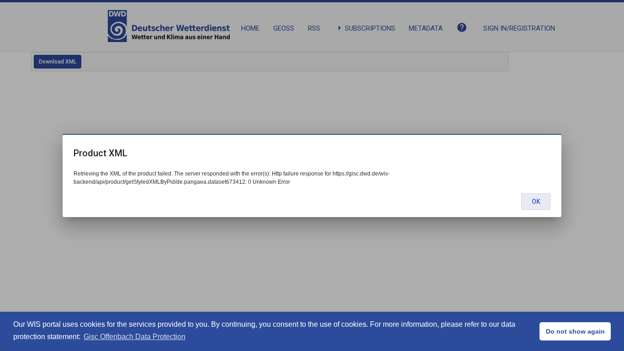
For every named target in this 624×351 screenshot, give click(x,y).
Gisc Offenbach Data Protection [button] (134, 336)
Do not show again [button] (575, 331)
